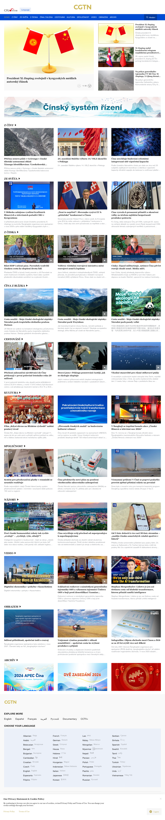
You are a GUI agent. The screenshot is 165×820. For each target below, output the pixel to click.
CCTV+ (84, 718)
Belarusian (33, 744)
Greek (60, 744)
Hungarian (61, 762)
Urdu (116, 771)
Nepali (88, 753)
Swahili (119, 749)
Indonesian (65, 766)
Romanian (90, 775)
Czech (29, 766)
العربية (43, 718)
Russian (90, 780)
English (8, 718)
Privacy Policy (9, 811)
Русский (55, 718)
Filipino (30, 780)
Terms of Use (24, 811)
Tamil (117, 753)
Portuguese (92, 766)
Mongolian (91, 744)
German (60, 740)
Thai (116, 758)
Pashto (88, 771)
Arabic (29, 740)
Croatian (31, 762)
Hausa (59, 749)
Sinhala (118, 740)
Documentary (70, 718)
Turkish (118, 762)
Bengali (29, 749)
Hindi (57, 758)
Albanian (30, 736)
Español (19, 718)
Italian (59, 771)
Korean (59, 780)
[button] (89, 86)
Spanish (119, 744)
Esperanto (32, 775)
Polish (88, 762)
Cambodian (30, 758)
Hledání (152, 17)
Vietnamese (122, 775)
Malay (91, 740)
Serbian (119, 736)
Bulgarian (32, 753)
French (60, 736)
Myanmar (92, 749)
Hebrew (59, 753)
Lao (86, 736)
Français (32, 718)
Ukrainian (121, 766)
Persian (89, 758)
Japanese (61, 775)
